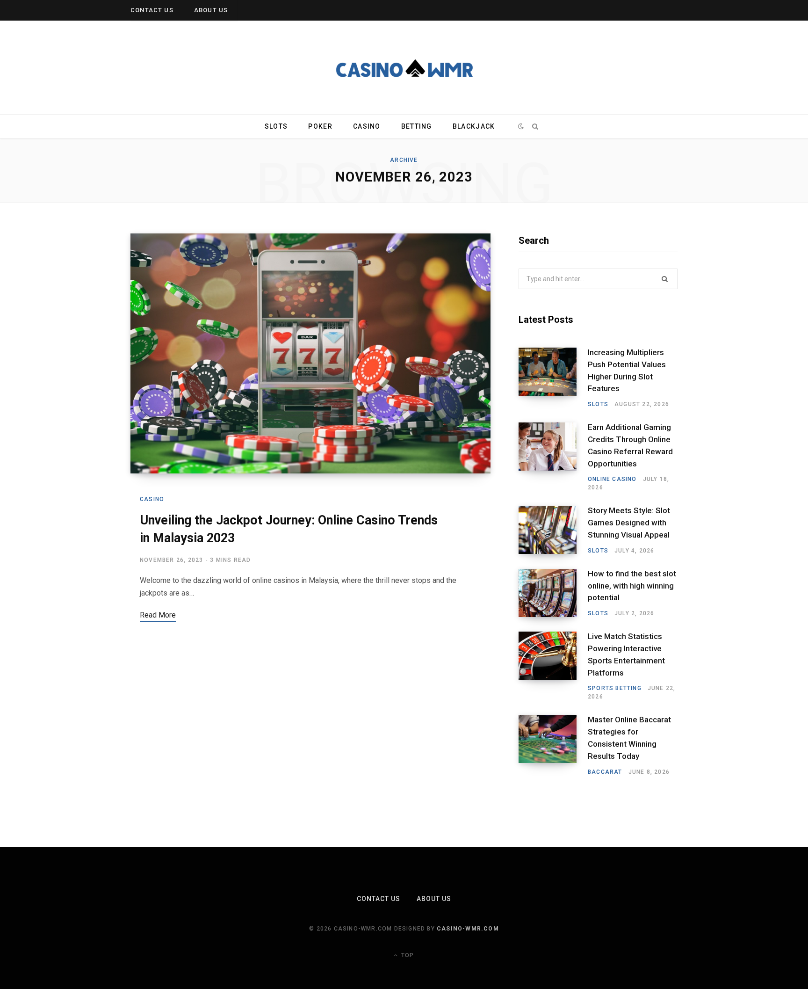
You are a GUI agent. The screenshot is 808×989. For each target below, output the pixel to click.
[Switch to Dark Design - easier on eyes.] (521, 126)
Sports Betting (615, 688)
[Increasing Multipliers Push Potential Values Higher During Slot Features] (553, 378)
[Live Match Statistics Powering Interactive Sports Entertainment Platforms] (553, 666)
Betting (416, 126)
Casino (367, 126)
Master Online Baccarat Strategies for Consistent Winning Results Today (629, 737)
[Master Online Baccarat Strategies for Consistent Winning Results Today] (553, 745)
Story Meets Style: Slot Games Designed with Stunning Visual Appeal (629, 522)
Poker (320, 126)
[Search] (535, 126)
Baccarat (605, 772)
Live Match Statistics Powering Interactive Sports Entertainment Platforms (626, 654)
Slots (276, 126)
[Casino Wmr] (404, 67)
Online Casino (612, 479)
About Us (211, 10)
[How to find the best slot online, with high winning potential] (553, 593)
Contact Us (151, 10)
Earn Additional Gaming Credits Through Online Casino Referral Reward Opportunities (630, 445)
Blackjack (474, 126)
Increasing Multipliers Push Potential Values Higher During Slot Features (627, 370)
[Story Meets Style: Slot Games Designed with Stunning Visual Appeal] (553, 530)
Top (406, 955)
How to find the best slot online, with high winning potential (632, 586)
